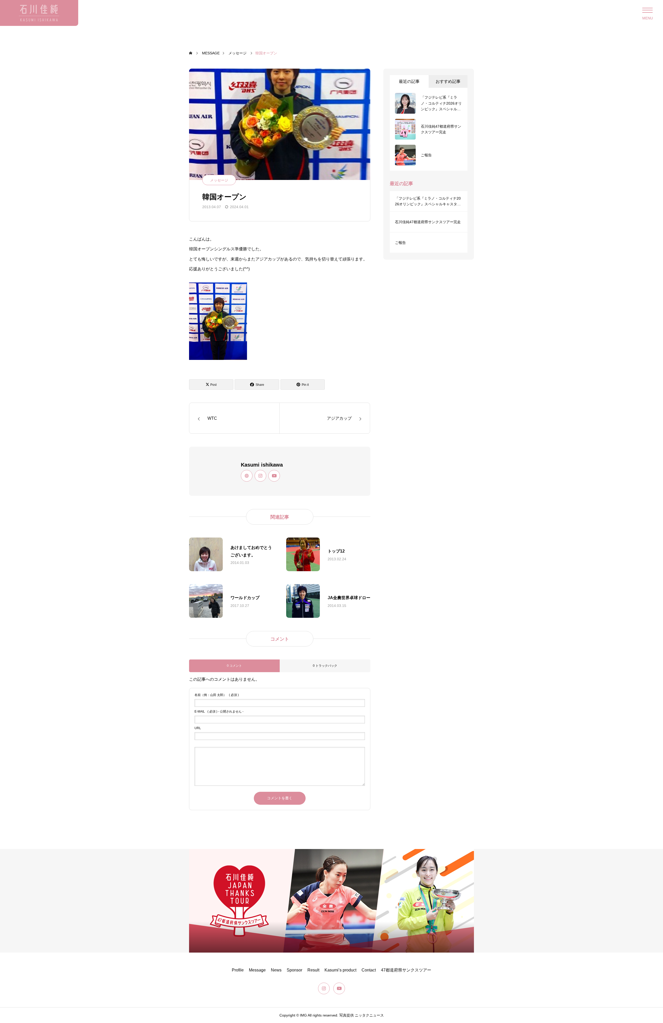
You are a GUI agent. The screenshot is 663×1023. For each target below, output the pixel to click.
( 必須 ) (216, 694)
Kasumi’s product (340, 970)
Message (257, 970)
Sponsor (294, 970)
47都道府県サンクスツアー (406, 970)
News (276, 970)
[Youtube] (274, 476)
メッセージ (219, 180)
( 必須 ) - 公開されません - (218, 711)
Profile (238, 970)
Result (313, 970)
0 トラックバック (325, 666)
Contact (369, 970)
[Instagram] (260, 476)
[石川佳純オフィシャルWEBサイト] (39, 13)
